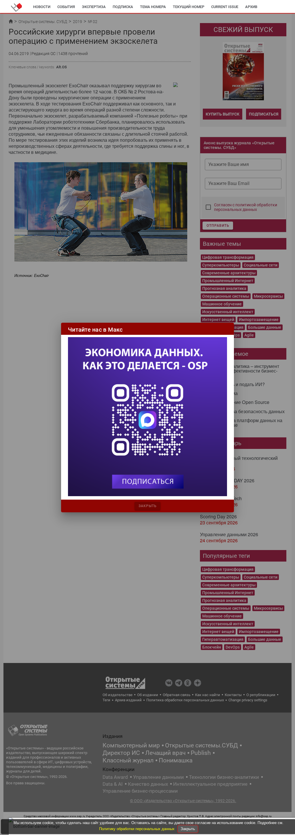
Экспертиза (94, 7)
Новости (41, 7)
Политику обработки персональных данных (137, 829)
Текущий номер (188, 7)
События (66, 7)
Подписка (123, 7)
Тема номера (153, 7)
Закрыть (188, 829)
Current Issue (224, 7)
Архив (251, 7)
